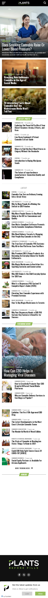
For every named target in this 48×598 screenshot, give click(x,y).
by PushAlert (7, 596)
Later (27, 593)
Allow (40, 593)
